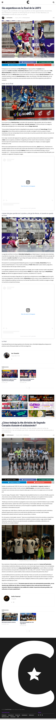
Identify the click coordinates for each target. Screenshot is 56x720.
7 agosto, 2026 (5, 624)
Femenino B (24, 715)
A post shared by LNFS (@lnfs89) (28, 208)
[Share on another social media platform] (53, 65)
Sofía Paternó (10, 435)
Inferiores (26, 435)
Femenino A (23, 620)
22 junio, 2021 (23, 382)
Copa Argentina (6, 620)
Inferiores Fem (5, 716)
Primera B (17, 715)
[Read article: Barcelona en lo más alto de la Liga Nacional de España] (10, 374)
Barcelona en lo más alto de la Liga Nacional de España (9, 379)
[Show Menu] (2, 2)
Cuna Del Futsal (8, 709)
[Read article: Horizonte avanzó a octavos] (10, 617)
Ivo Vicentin (9, 17)
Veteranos (12, 716)
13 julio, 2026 (23, 625)
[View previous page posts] (27, 388)
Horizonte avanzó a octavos (9, 622)
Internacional (26, 17)
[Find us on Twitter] (42, 715)
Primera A (4, 715)
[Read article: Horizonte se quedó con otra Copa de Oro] (28, 617)
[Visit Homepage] (28, 2)
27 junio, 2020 (18, 17)
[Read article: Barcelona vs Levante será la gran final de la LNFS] (28, 374)
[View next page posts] (29, 388)
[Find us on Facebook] (40, 715)
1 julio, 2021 (5, 382)
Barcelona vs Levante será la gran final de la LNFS (27, 379)
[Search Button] (53, 2)
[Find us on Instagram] (38, 715)
